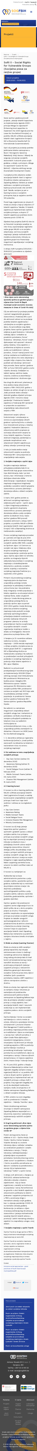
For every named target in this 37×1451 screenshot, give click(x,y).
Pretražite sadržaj (28, 4)
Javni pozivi (6, 1414)
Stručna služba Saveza (18, 1422)
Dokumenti (18, 1417)
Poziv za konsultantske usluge (17, 1346)
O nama (18, 1400)
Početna (6, 1400)
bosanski (33, 2)
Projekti (14, 54)
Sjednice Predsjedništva (10, 24)
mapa (25, 1362)
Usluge (30, 1413)
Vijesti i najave (6, 1408)
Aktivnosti (30, 1400)
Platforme (30, 1409)
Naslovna (6, 54)
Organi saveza (18, 1405)
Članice (18, 1409)
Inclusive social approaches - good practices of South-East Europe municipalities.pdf (16, 1268)
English (27, 2)
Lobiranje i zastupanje (30, 1405)
